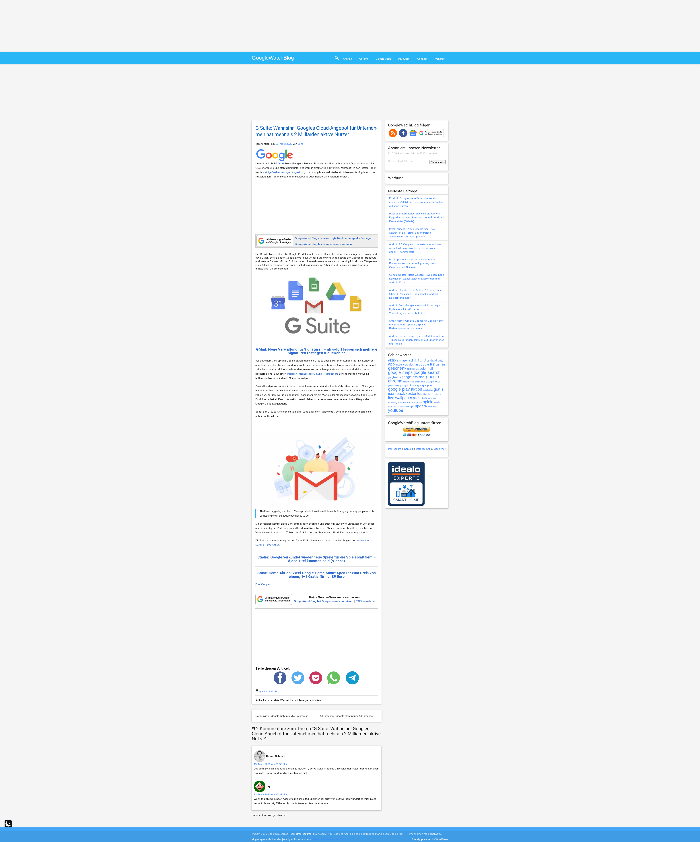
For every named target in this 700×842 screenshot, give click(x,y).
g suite (263, 691)
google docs (408, 382)
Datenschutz (423, 448)
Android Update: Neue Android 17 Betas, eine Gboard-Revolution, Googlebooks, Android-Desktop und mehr (415, 294)
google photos (408, 385)
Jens (300, 143)
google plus (428, 390)
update (421, 406)
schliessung (404, 402)
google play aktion (405, 389)
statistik (273, 691)
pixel (416, 398)
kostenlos (414, 393)
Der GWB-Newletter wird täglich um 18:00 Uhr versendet (413, 153)
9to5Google (263, 584)
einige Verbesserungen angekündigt (285, 172)
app (391, 364)
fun (432, 364)
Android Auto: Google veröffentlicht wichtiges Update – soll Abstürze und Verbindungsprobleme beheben (415, 309)
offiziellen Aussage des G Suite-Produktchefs (312, 373)
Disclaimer (439, 448)
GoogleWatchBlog (273, 58)
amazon (403, 360)
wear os (432, 406)
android (417, 360)
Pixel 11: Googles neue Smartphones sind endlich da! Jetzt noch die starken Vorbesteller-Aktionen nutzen (416, 202)
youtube (395, 410)
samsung (392, 402)
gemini (441, 364)
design (413, 364)
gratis (438, 389)
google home (393, 385)
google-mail (424, 368)
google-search (427, 372)
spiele (428, 402)
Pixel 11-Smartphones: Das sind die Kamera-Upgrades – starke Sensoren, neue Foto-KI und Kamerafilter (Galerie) (416, 217)
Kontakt (408, 448)
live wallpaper (400, 397)
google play (425, 385)
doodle (424, 364)
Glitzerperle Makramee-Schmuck (331, 839)
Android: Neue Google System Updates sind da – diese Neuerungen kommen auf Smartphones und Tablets (416, 340)
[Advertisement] (30, 25)
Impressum (394, 448)
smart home (416, 402)
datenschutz (401, 364)
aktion (393, 360)
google (411, 368)
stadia (437, 402)
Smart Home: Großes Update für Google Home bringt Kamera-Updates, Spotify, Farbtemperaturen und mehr (416, 324)
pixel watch (433, 398)
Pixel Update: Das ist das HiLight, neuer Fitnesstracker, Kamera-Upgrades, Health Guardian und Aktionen (413, 263)
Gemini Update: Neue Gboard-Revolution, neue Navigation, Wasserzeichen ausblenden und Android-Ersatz (416, 278)
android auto (435, 360)
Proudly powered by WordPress (430, 839)
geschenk (397, 368)
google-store (394, 377)
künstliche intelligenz (432, 394)
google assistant (413, 377)
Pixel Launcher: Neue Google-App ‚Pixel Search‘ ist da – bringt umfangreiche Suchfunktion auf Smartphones (412, 232)
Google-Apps (383, 58)
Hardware (404, 58)
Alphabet (422, 58)
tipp (412, 406)
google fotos (433, 381)
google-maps (400, 372)
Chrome (364, 58)
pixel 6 (424, 398)
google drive (420, 382)
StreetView (404, 407)
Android (347, 58)
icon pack (396, 393)
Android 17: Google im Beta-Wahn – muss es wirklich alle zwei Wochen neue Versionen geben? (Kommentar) (415, 248)
